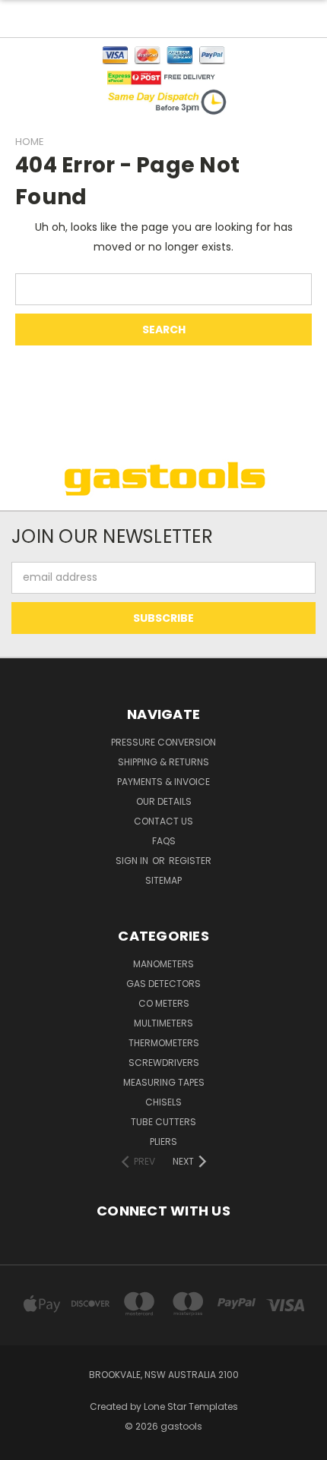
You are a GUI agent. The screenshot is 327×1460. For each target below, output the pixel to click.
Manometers (163, 963)
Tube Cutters (163, 1121)
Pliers (163, 1141)
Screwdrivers (164, 1062)
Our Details (164, 801)
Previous (23, 1444)
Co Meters (163, 1003)
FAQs (164, 840)
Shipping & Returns (163, 761)
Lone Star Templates (191, 1406)
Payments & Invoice (163, 781)
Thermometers (164, 1042)
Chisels (163, 1102)
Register (190, 860)
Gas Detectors (163, 983)
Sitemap (163, 880)
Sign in (133, 860)
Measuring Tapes (164, 1082)
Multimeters (163, 1023)
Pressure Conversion (163, 742)
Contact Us (163, 821)
